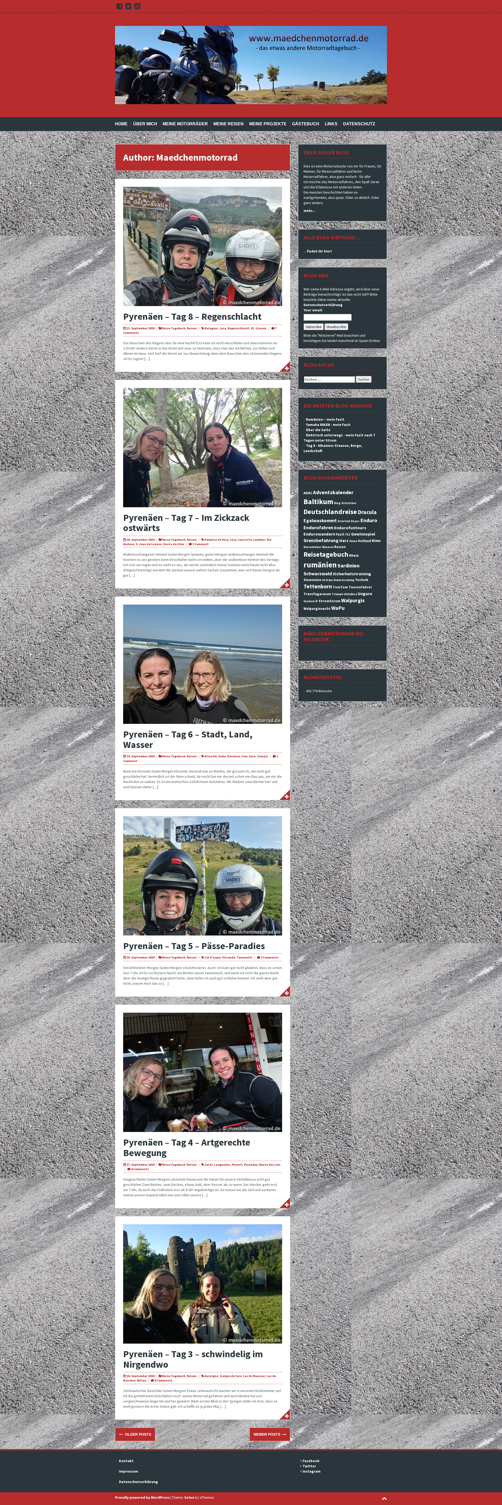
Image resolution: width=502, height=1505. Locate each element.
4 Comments (140, 1169)
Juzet (208, 1164)
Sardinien (349, 565)
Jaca (222, 328)
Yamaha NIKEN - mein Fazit (328, 424)
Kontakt (126, 1460)
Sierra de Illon (173, 544)
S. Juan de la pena (149, 544)
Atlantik (210, 756)
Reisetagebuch (326, 554)
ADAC (308, 493)
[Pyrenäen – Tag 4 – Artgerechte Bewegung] (202, 1072)
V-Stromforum (327, 601)
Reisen (192, 328)
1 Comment (200, 544)
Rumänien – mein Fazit (325, 419)
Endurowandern (319, 534)
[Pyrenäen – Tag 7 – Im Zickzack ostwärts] (202, 447)
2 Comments (269, 957)
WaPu (338, 608)
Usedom (309, 601)
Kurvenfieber (312, 547)
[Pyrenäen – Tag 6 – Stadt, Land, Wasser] (202, 664)
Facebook (311, 1460)
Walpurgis (353, 600)
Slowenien (312, 579)
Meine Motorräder (185, 124)
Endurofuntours (350, 527)
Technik (361, 579)
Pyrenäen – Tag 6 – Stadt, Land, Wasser (188, 739)
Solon (189, 1497)
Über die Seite (318, 429)
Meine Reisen (228, 124)
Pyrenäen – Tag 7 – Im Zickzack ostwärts (186, 523)
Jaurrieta (245, 540)
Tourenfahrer (360, 587)
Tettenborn (318, 586)
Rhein (354, 555)
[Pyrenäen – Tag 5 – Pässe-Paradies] (202, 875)
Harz (344, 540)
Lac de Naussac (254, 1376)
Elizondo (228, 957)
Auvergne (211, 1376)
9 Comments (163, 1380)
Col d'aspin (212, 957)
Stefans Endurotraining (338, 580)
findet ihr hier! (319, 251)
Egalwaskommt (320, 520)
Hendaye (233, 756)
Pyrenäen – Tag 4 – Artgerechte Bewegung (186, 1147)
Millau (141, 1380)
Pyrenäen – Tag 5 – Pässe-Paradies (194, 946)
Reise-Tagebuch (173, 328)
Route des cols (270, 1164)
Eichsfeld (344, 521)
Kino (376, 540)
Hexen (353, 541)
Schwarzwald (318, 574)
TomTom (340, 587)
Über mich (145, 124)
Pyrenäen (251, 1164)
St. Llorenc (259, 328)
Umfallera (350, 594)
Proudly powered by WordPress (142, 1497)
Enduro (368, 520)
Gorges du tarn (231, 1376)
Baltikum (318, 501)
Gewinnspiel (363, 534)
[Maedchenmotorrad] (251, 64)
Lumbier (259, 540)
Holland (364, 540)
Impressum (128, 1471)
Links (331, 124)
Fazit (340, 534)
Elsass (355, 521)
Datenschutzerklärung (323, 304)
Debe (222, 756)
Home (121, 124)
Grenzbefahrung (321, 540)
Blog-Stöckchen (345, 503)
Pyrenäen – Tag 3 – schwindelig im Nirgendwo (193, 1359)
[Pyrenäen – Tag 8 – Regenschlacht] (202, 246)
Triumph (337, 594)
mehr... (309, 210)
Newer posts (267, 1434)
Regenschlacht (238, 328)
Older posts (137, 1434)
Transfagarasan (317, 593)
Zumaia (262, 756)
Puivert (237, 1164)
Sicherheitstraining (352, 573)
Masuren (327, 547)
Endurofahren (318, 528)
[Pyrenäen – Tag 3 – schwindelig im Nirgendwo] (202, 1283)
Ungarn (365, 593)
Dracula (367, 512)
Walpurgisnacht (317, 608)
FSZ (347, 534)
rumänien (320, 565)
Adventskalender (333, 492)
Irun (245, 756)
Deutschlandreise (330, 511)
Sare (252, 756)
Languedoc (222, 1164)
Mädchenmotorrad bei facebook (334, 636)
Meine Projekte (268, 124)
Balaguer (211, 328)
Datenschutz (359, 124)
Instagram (312, 1471)
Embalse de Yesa (216, 540)
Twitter (309, 1466)
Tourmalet (244, 957)
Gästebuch (305, 124)
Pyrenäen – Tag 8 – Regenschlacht (192, 316)
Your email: (313, 310)
